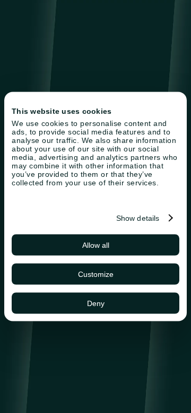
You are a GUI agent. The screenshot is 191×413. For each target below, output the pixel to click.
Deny (96, 303)
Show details (137, 218)
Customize (96, 274)
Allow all (95, 245)
